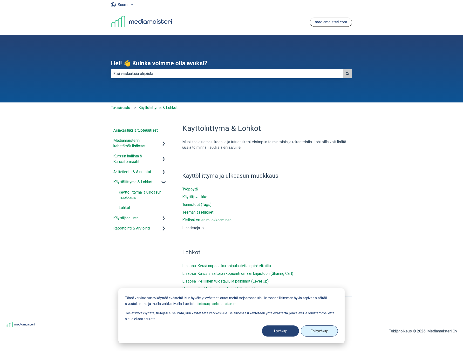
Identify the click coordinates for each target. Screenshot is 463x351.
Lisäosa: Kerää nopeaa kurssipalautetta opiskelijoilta (226, 265)
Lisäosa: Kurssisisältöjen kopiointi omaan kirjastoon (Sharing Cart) (237, 273)
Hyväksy (280, 331)
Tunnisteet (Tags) (196, 204)
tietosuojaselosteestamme (217, 304)
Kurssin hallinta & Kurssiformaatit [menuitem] (127, 159)
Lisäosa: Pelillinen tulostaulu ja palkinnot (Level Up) (225, 281)
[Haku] (347, 73)
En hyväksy (319, 331)
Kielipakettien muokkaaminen (207, 220)
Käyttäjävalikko (194, 197)
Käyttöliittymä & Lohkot (157, 107)
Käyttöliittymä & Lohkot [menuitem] (132, 182)
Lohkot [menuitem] (124, 207)
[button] (164, 141)
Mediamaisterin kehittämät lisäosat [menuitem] (129, 143)
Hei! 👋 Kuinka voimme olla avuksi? (159, 63)
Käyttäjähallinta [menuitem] (125, 218)
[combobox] (227, 73)
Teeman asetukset (197, 212)
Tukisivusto (120, 107)
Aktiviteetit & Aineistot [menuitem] (132, 171)
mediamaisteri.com (331, 22)
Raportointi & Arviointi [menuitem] (131, 228)
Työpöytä (190, 189)
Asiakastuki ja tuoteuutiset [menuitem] (135, 130)
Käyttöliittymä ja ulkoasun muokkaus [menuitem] (140, 195)
